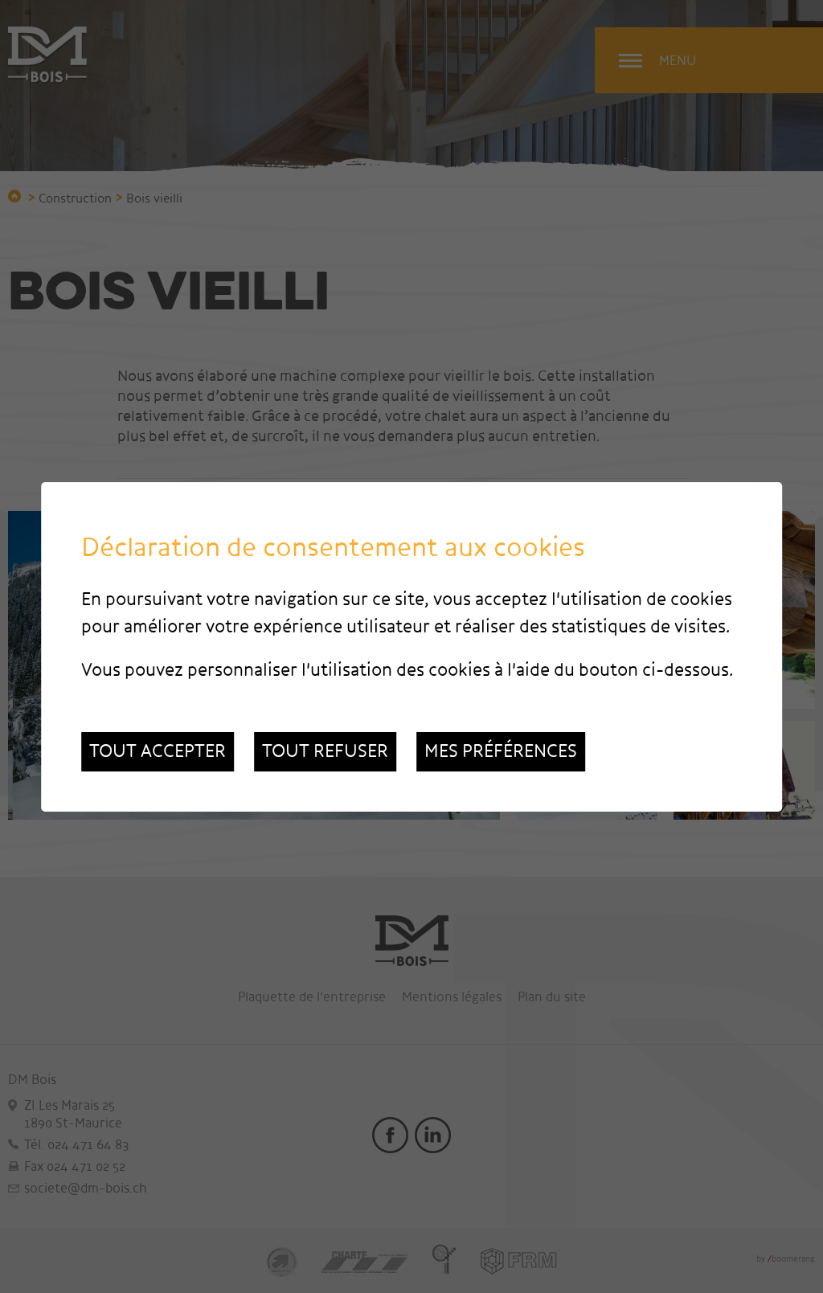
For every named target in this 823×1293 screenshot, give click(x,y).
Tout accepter (157, 751)
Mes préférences (500, 751)
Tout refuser (325, 751)
